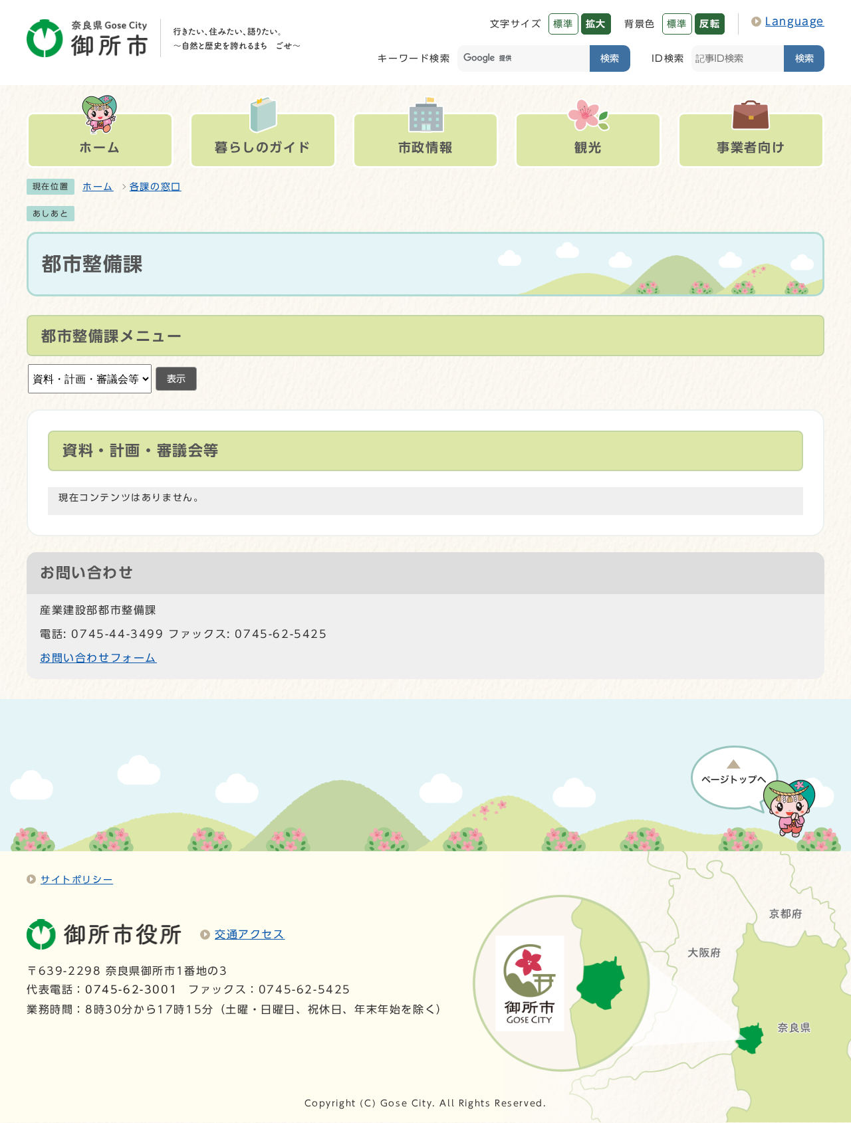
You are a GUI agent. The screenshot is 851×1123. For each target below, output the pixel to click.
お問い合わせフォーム (98, 658)
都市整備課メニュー (111, 336)
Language (794, 21)
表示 (176, 378)
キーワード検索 (414, 58)
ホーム (98, 186)
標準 (563, 24)
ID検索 (668, 58)
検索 (609, 58)
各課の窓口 (156, 186)
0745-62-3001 (131, 989)
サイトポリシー (77, 879)
